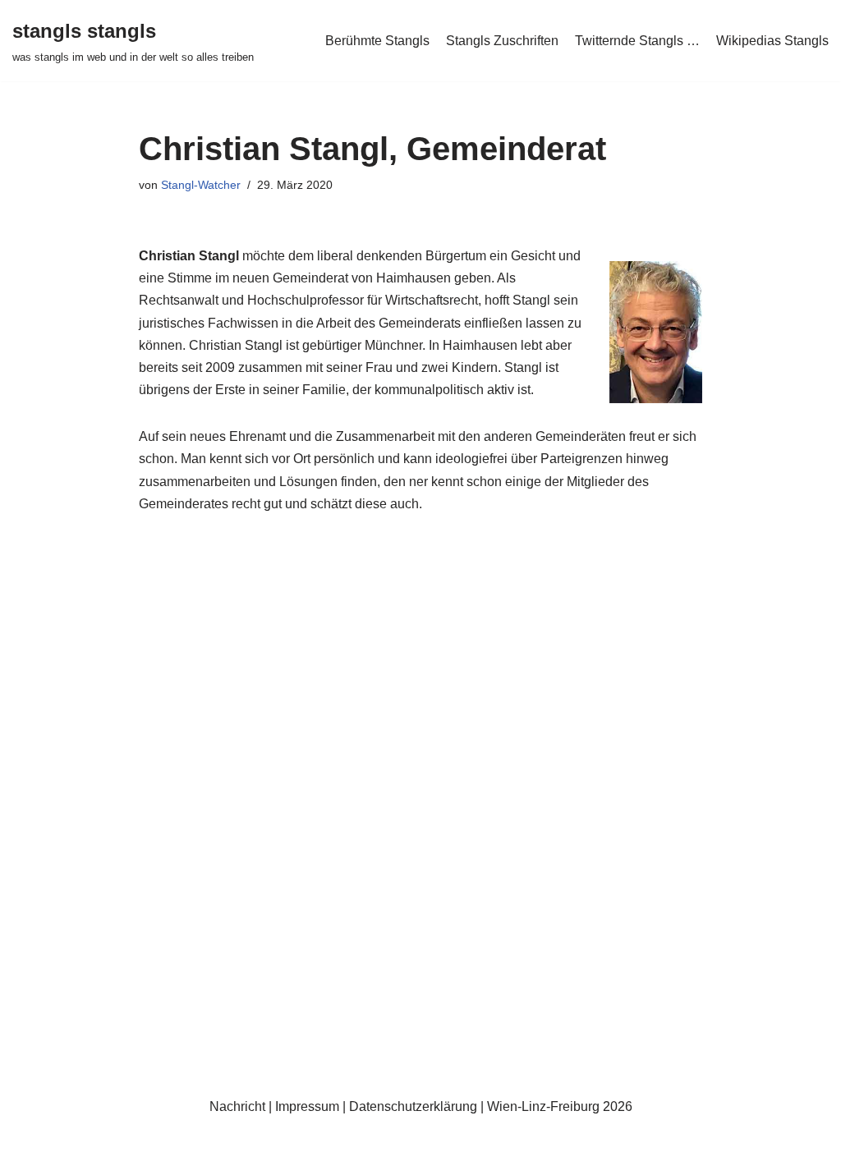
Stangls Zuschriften (502, 41)
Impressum (307, 1106)
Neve (28, 1145)
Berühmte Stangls (377, 41)
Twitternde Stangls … (637, 41)
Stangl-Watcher (201, 184)
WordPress (177, 1145)
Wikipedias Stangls (772, 41)
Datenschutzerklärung (413, 1106)
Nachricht (237, 1106)
